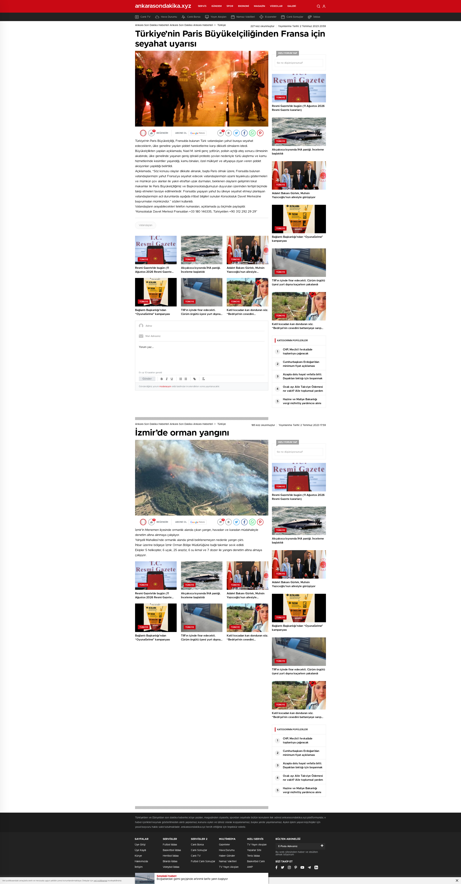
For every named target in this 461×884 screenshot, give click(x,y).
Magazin (259, 6)
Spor (230, 6)
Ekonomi (243, 6)
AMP (250, 867)
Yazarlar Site (254, 850)
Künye (138, 856)
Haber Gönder (227, 856)
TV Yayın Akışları (229, 867)
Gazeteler (224, 844)
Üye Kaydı (140, 850)
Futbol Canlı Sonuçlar (203, 861)
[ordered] (180, 379)
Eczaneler (270, 17)
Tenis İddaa (253, 856)
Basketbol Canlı (256, 861)
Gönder (147, 378)
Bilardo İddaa (170, 861)
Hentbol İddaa (170, 856)
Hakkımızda (141, 861)
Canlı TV (145, 17)
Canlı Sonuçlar (295, 17)
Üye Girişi (140, 844)
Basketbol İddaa (172, 850)
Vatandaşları (145, 225)
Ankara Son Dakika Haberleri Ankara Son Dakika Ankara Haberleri (174, 25)
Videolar (276, 6)
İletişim (139, 867)
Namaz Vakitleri (245, 17)
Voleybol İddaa (171, 867)
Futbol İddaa (170, 844)
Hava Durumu (169, 17)
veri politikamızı (100, 881)
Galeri (291, 6)
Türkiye (221, 25)
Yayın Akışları (218, 17)
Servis (202, 6)
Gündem (216, 6)
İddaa (316, 17)
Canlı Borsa (193, 17)
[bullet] (185, 379)
